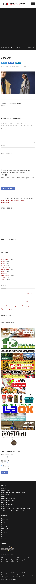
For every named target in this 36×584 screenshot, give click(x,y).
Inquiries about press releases (13, 510)
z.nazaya (5, 66)
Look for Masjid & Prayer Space (13, 492)
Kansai (17, 307)
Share (12, 62)
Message (4, 129)
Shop (3, 277)
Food (3, 263)
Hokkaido (29, 294)
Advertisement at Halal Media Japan (15, 508)
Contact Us (5, 506)
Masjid (3, 488)
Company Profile (7, 500)
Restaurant (5, 275)
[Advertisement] (18, 27)
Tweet (5, 62)
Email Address (6, 154)
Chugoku (9, 306)
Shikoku (12, 310)
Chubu (24, 306)
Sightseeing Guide (8, 498)
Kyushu (3, 309)
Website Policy (7, 504)
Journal (4, 267)
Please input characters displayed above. (18, 178)
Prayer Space (6, 490)
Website (4, 162)
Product (4, 273)
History (4, 502)
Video (3, 496)
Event (3, 261)
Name (3, 145)
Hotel (3, 265)
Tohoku (28, 302)
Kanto (28, 307)
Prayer (3, 271)
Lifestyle (5, 269)
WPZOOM (13, 579)
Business (4, 259)
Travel (3, 279)
